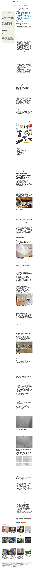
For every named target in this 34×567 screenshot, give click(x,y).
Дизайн (25, 5)
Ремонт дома (20, 5)
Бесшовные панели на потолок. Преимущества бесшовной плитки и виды (24, 21)
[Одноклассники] (24, 522)
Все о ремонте (17, 1)
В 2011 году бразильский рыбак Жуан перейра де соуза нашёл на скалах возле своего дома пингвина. (8, 38)
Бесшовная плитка (20, 519)
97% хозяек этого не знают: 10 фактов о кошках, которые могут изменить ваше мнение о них (7, 23)
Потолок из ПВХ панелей (21, 395)
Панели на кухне (28, 517)
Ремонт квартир (13, 5)
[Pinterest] (20, 522)
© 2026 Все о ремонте (4, 563)
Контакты (12, 563)
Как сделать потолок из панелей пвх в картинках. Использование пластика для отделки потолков (24, 16)
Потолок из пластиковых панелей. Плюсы (24, 12)
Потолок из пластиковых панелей (22, 517)
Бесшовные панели (26, 518)
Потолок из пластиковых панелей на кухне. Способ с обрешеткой (24, 14)
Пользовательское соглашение (16, 563)
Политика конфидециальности (14, 564)
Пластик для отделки (21, 518)
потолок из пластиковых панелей (22, 35)
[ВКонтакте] (17, 522)
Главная (7, 5)
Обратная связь (21, 563)
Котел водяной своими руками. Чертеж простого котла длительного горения (8, 14)
